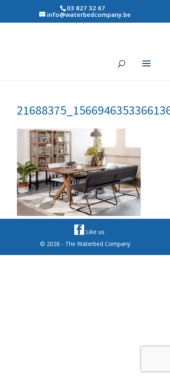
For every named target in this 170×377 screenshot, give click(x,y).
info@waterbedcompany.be (89, 14)
